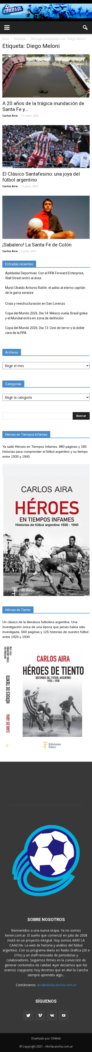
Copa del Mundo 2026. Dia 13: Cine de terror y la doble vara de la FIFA (44, 330)
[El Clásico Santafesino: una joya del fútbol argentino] (46, 146)
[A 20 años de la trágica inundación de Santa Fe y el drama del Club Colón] (46, 75)
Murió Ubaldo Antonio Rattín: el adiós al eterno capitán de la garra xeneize (45, 290)
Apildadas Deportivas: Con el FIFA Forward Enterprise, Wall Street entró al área (44, 275)
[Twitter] (28, 1015)
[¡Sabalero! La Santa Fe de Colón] (46, 217)
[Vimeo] (40, 1015)
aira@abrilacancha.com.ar (56, 985)
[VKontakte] (52, 1015)
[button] (85, 27)
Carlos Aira (10, 115)
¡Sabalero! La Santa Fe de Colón (36, 245)
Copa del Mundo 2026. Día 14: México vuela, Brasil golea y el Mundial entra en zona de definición (46, 315)
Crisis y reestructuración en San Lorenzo (35, 303)
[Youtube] (63, 1015)
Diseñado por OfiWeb (46, 1038)
